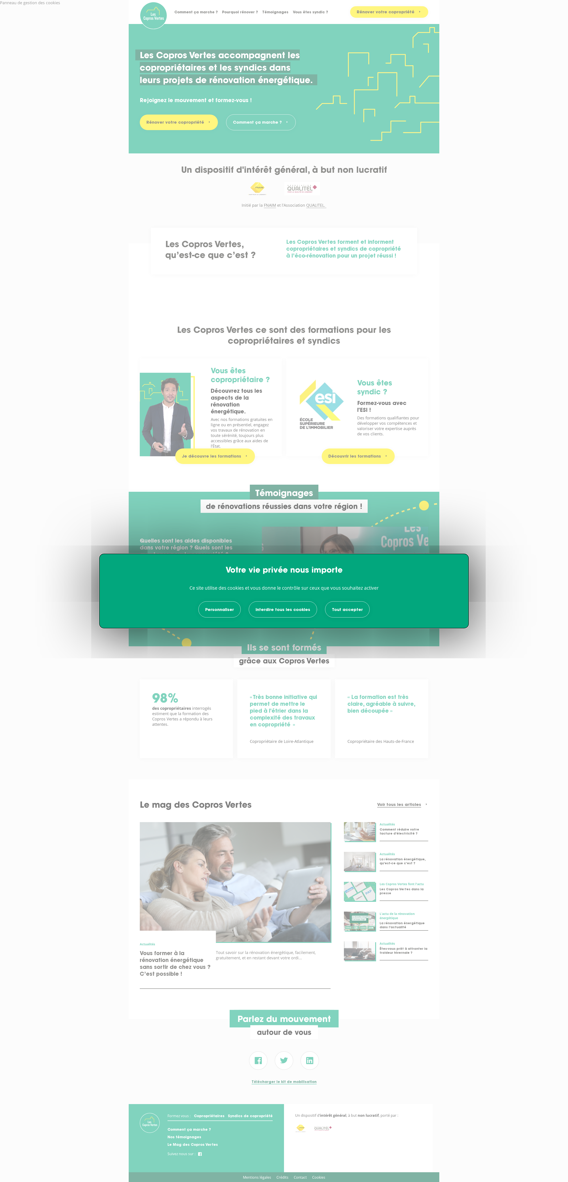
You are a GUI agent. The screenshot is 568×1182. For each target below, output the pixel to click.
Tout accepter (347, 609)
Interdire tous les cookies (283, 609)
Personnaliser (219, 609)
